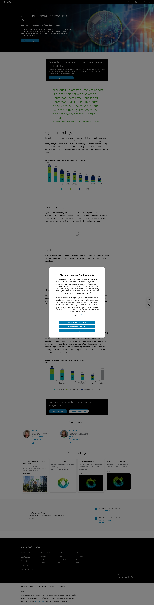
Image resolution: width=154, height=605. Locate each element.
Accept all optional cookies (77, 322)
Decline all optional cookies (77, 327)
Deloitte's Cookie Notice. (84, 315)
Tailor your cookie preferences (77, 331)
